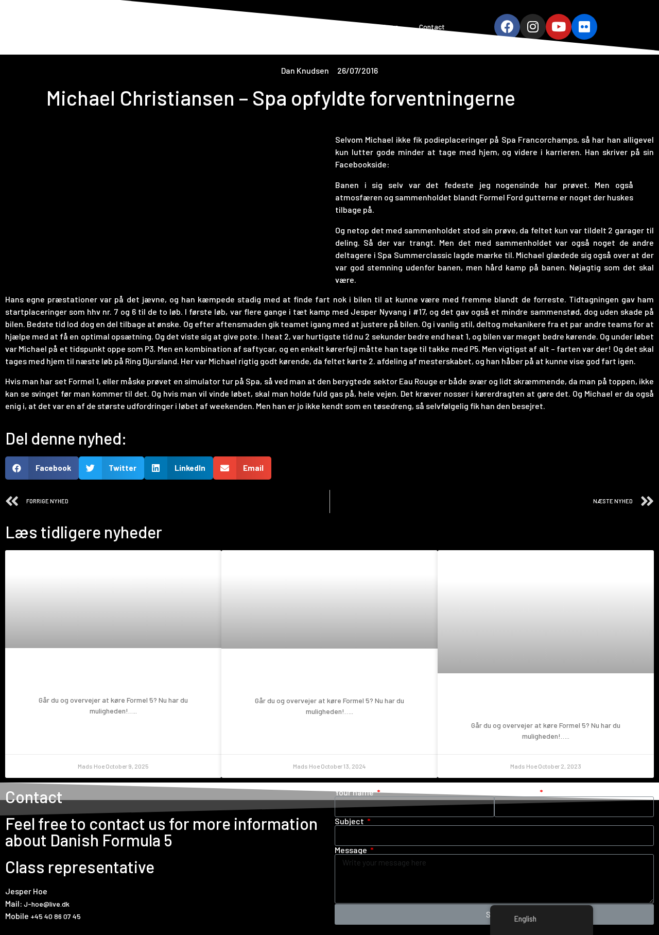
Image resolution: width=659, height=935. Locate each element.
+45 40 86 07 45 (55, 916)
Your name (355, 792)
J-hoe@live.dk (47, 903)
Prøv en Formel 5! (113, 676)
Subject (350, 821)
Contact (432, 26)
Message (352, 850)
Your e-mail (516, 792)
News (389, 26)
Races (350, 26)
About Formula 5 (294, 26)
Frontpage (231, 26)
